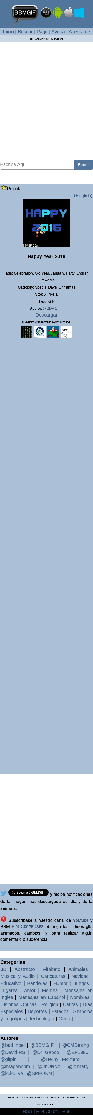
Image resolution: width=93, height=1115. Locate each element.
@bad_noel (12, 1045)
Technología (41, 1018)
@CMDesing (75, 1045)
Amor (30, 990)
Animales (78, 969)
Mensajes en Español (41, 997)
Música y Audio (17, 976)
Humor (60, 983)
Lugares (9, 990)
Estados (60, 1011)
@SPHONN (39, 1073)
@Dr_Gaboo (45, 1052)
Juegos (81, 983)
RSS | (29, 1111)
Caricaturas (53, 976)
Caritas (70, 1004)
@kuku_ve (11, 1073)
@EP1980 (77, 1052)
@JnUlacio (49, 1066)
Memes (50, 990)
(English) (83, 195)
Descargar (46, 315)
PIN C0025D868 (28, 926)
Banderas (37, 983)
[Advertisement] (46, 100)
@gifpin (8, 1059)
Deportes (37, 1011)
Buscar (25, 31)
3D (3, 969)
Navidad (80, 976)
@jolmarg (78, 1066)
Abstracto (25, 969)
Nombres (79, 997)
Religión (49, 1004)
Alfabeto (51, 969)
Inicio (8, 31)
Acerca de (79, 31)
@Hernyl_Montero (60, 1059)
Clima (64, 1018)
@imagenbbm (15, 1066)
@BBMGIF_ (53, 308)
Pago (42, 31)
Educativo (10, 983)
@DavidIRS (12, 1052)
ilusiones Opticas (18, 1004)
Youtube (81, 920)
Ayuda (58, 31)
